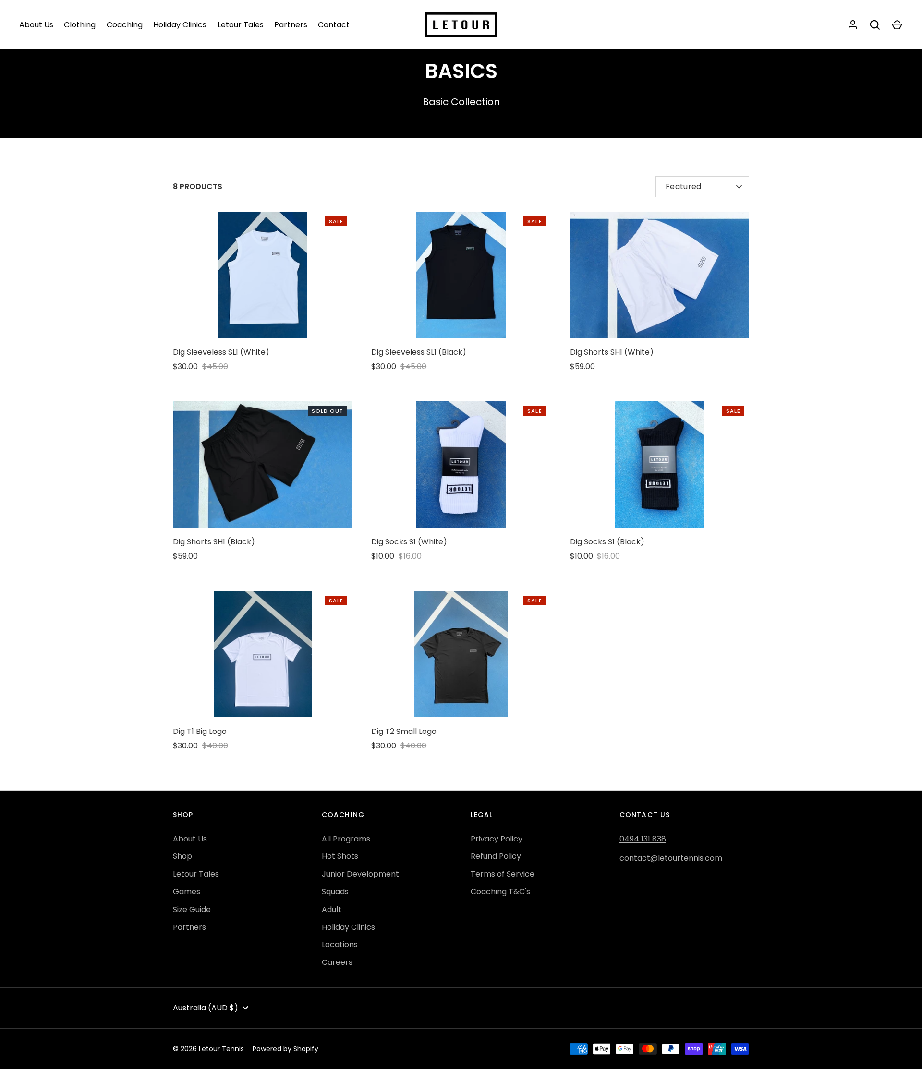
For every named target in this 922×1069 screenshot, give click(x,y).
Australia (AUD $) (205, 1007)
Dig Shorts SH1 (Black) (214, 541)
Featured (684, 186)
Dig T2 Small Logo (404, 731)
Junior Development (360, 873)
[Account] (852, 25)
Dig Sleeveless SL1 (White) (221, 352)
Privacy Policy (496, 838)
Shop (182, 856)
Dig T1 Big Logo (200, 731)
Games (186, 891)
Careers (337, 962)
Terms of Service (502, 873)
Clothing (80, 24)
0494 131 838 (642, 838)
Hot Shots (340, 856)
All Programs (346, 838)
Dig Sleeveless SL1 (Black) (418, 352)
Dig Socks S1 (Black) (607, 541)
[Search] (875, 25)
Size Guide (192, 909)
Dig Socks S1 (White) (409, 541)
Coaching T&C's (500, 891)
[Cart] (897, 25)
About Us (36, 24)
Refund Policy (496, 856)
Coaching (125, 24)
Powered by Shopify (285, 1049)
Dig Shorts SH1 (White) (612, 352)
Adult (331, 909)
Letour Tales (241, 24)
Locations (340, 944)
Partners (290, 24)
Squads (335, 891)
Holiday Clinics (179, 24)
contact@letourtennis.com (670, 858)
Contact (334, 24)
